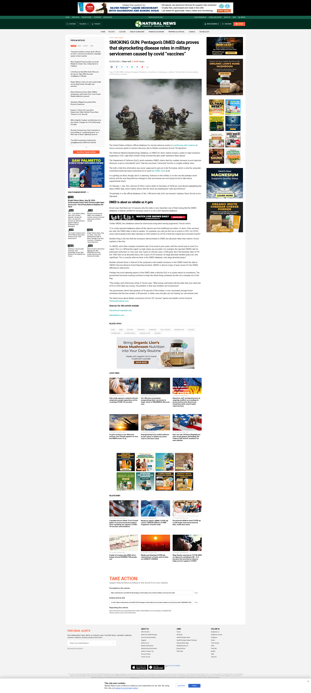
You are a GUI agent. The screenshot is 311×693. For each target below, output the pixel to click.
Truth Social (215, 643)
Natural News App (182, 643)
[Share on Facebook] (117, 67)
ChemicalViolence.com (119, 301)
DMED (121, 72)
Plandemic (143, 72)
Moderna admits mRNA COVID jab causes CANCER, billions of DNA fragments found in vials (154, 522)
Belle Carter (185, 395)
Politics (111, 32)
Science (192, 32)
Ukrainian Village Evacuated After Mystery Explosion (83, 103)
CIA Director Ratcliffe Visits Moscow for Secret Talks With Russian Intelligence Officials (85, 74)
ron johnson (152, 72)
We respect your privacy (75, 648)
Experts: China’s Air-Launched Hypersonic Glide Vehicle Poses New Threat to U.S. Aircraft (85, 112)
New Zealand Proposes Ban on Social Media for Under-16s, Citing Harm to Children (85, 64)
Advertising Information (149, 648)
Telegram (214, 637)
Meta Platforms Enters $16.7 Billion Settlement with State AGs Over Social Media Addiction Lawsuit (85, 94)
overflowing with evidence (184, 145)
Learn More (181, 686)
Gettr (212, 646)
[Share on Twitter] (122, 67)
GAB (212, 654)
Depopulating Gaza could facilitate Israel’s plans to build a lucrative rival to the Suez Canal (155, 436)
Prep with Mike (86, 17)
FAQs (234, 17)
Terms (123, 674)
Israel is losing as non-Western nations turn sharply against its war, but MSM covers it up (123, 436)
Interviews (97, 17)
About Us (227, 17)
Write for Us (145, 643)
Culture (122, 32)
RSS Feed (180, 651)
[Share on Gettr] (142, 67)
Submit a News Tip (147, 651)
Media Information (147, 646)
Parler (213, 640)
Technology (204, 32)
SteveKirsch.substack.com (120, 310)
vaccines (123, 74)
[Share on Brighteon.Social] (111, 67)
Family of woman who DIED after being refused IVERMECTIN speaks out (123, 557)
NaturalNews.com (116, 315)
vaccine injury (114, 74)
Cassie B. (121, 395)
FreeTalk (214, 648)
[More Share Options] (147, 67)
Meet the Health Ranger (149, 635)
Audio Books (108, 17)
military (127, 72)
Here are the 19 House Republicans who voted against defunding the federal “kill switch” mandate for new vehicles (186, 437)
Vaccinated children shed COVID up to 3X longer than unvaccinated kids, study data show (187, 522)
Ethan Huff (126, 61)
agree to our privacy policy (127, 688)
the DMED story (158, 171)
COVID (116, 72)
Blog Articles (181, 648)
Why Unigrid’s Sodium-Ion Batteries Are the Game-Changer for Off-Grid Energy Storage (86, 122)
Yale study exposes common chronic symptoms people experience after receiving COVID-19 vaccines (123, 400)
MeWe (213, 651)
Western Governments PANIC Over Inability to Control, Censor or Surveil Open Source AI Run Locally (95, 217)
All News (179, 635)
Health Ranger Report (77, 192)
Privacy (117, 674)
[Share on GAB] (132, 67)
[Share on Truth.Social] (137, 67)
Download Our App (215, 17)
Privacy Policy (145, 654)
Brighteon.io (215, 632)
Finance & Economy (156, 32)
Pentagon (134, 72)
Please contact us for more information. (122, 612)
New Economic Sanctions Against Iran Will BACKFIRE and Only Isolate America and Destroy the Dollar (95, 252)
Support (143, 640)
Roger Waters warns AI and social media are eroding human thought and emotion (86, 84)
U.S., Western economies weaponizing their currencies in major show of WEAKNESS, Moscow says (155, 401)
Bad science (119, 38)
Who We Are (145, 632)
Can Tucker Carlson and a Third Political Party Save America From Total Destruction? (76, 235)
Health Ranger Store (183, 637)
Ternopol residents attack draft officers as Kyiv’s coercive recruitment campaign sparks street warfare (86, 54)
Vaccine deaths (192, 72)
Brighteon (75, 17)
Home (67, 17)
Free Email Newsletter (148, 637)
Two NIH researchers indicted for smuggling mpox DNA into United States (83, 142)
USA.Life (214, 657)
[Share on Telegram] (127, 67)
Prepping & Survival (176, 32)
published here (135, 677)
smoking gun (163, 72)
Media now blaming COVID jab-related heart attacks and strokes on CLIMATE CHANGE (154, 557)
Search (243, 17)
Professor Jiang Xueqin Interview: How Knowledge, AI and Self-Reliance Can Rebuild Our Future (76, 252)
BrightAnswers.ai (200, 17)
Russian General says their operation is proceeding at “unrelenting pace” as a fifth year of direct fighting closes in (85, 132)
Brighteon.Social (216, 635)
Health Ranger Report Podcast (187, 640)
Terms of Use (145, 657)
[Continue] (113, 643)
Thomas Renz (180, 72)
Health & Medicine (137, 32)
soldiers (171, 72)
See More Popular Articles (86, 152)
